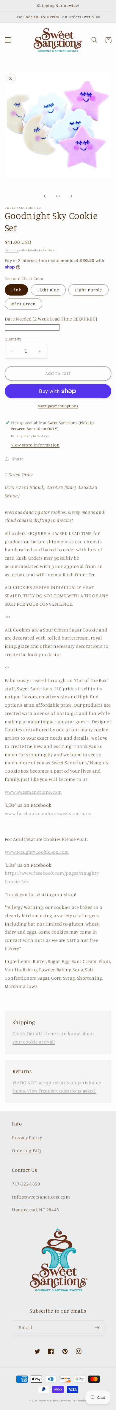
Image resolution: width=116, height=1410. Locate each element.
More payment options (58, 406)
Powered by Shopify (74, 1400)
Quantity (13, 339)
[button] (8, 40)
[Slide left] (44, 196)
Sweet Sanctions (49, 1400)
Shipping (12, 250)
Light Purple (88, 289)
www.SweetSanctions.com (33, 792)
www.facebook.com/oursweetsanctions (48, 813)
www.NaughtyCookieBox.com (37, 852)
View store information (35, 444)
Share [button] (18, 458)
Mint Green (23, 303)
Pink (16, 289)
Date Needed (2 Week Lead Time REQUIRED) (51, 319)
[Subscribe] (97, 1328)
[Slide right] (71, 196)
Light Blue (48, 289)
